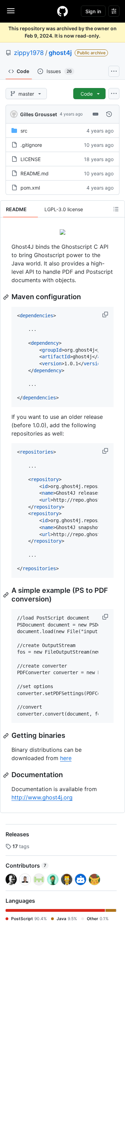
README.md (34, 173)
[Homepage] (62, 11)
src (23, 131)
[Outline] (116, 209)
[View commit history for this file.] (109, 114)
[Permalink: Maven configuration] (6, 297)
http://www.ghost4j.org (42, 797)
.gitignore (31, 145)
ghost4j (60, 52)
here (66, 758)
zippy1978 (29, 52)
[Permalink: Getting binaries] (6, 736)
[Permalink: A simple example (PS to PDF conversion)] (6, 595)
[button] (106, 314)
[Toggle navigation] (11, 11)
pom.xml (30, 188)
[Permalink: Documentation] (6, 775)
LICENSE (30, 159)
